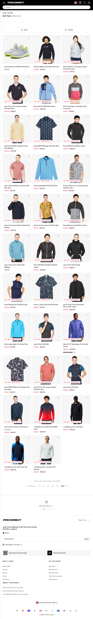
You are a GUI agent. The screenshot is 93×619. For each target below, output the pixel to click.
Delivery (5, 570)
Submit (86, 539)
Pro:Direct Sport (49, 615)
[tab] (6, 533)
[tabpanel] (46, 539)
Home (4, 13)
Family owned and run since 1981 (13, 588)
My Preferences (54, 573)
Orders (5, 576)
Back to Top (82, 520)
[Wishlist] (29, 37)
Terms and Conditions (55, 576)
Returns (5, 573)
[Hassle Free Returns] (46, 503)
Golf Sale (10, 13)
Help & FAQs (7, 566)
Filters (70, 30)
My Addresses (53, 570)
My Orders (52, 566)
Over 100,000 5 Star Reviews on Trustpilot (15, 594)
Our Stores (6, 579)
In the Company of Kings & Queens (13, 591)
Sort (25, 30)
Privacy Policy (53, 579)
